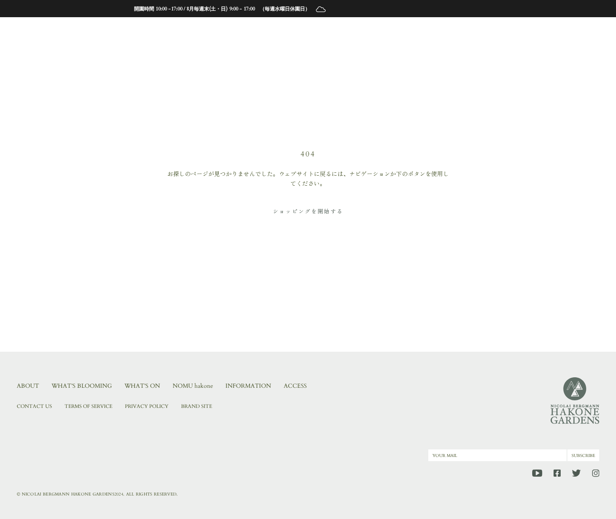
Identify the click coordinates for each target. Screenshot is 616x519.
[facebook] (557, 473)
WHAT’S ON (142, 386)
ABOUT (28, 386)
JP (514, 31)
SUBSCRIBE (583, 456)
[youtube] (537, 473)
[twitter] (576, 473)
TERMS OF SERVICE (88, 406)
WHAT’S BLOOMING (82, 386)
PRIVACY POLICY (146, 406)
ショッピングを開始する (308, 211)
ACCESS (295, 386)
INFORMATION (248, 386)
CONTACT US (34, 406)
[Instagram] (595, 473)
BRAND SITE (196, 406)
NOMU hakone (193, 386)
